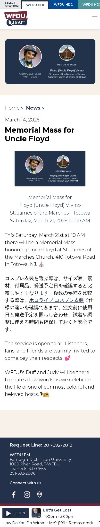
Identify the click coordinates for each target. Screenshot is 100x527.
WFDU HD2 (63, 4)
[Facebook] (14, 494)
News (33, 108)
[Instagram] (27, 494)
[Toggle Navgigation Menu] (95, 19)
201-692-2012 (57, 445)
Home (12, 108)
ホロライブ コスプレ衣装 (56, 300)
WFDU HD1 (35, 5)
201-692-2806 (22, 473)
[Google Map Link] (39, 494)
